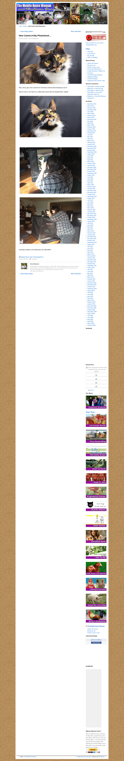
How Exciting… (99, 88)
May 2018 (90, 121)
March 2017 (90, 140)
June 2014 (90, 202)
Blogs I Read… (91, 412)
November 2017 (91, 131)
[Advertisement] (93, 698)
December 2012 (91, 236)
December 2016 (91, 146)
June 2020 (90, 111)
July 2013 (90, 223)
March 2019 (90, 117)
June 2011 (90, 271)
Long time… (90, 73)
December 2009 (91, 306)
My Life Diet (90, 55)
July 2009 (90, 315)
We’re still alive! (76, 31)
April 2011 (90, 275)
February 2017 (91, 142)
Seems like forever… (93, 63)
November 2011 (91, 261)
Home (20, 26)
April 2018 (90, 123)
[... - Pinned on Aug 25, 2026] (97, 375)
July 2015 (90, 177)
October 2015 (91, 171)
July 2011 (90, 269)
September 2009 (92, 311)
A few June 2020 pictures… (95, 69)
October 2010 (91, 286)
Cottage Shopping (92, 78)
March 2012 (90, 254)
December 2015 (91, 167)
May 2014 (90, 204)
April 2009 (90, 321)
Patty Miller (90, 86)
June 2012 (90, 248)
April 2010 (90, 298)
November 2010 (91, 285)
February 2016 (91, 163)
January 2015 (91, 188)
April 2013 (90, 229)
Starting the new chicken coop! (96, 80)
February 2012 (91, 256)
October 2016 (91, 150)
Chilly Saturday (100, 86)
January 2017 (91, 144)
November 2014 (91, 192)
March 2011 (90, 277)
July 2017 (90, 134)
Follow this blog (96, 642)
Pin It (41, 257)
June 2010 (90, 294)
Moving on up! (91, 65)
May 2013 (90, 227)
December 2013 (91, 213)
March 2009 (90, 323)
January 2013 (91, 235)
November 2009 (91, 308)
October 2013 (91, 217)
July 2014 (90, 200)
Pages (88, 49)
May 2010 (90, 296)
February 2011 (91, 279)
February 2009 (91, 325)
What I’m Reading (92, 57)
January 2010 (91, 304)
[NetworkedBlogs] (96, 640)
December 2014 (91, 190)
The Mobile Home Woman (96, 626)
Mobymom (35, 38)
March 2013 (90, 231)
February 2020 (91, 115)
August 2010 (90, 290)
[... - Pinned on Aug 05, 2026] (97, 386)
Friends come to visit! (93, 67)
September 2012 (92, 242)
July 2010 (90, 292)
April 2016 (90, 160)
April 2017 (90, 138)
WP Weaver (101, 756)
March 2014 (90, 208)
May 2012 (90, 250)
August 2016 (90, 154)
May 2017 (90, 136)
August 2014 (90, 198)
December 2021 (91, 104)
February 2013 (91, 233)
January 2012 (91, 258)
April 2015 (90, 183)
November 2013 (91, 215)
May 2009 (90, 319)
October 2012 (91, 240)
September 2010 (92, 288)
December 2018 (91, 119)
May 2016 (90, 158)
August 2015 (90, 175)
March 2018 (90, 125)
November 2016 (91, 148)
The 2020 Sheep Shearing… (95, 75)
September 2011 (91, 265)
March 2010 (90, 300)
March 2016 (90, 161)
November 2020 (91, 109)
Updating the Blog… (93, 77)
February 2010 (91, 302)
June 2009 (90, 317)
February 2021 (91, 108)
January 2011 (91, 281)
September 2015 (92, 173)
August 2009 (90, 313)
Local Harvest (91, 53)
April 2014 (90, 206)
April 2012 (90, 252)
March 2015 (90, 185)
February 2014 (91, 209)
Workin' (25, 26)
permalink (34, 259)
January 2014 (91, 211)
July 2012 (90, 246)
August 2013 (90, 221)
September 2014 (92, 196)
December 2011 (91, 260)
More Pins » (91, 390)
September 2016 (92, 152)
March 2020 (90, 113)
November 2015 (91, 169)
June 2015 (90, 179)
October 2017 (91, 133)
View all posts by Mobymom (36, 271)
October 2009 (91, 310)
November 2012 (91, 238)
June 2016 (90, 156)
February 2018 (91, 127)
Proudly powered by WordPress (84, 756)
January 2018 (91, 129)
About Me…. (90, 51)
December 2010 (91, 283)
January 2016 (91, 165)
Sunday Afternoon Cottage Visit (96, 71)
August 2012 (90, 244)
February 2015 (91, 186)
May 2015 (90, 181)
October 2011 (91, 263)
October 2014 (91, 194)
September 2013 (92, 219)
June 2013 (90, 225)
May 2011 (90, 273)
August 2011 (90, 267)
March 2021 (90, 106)
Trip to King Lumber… (26, 31)
